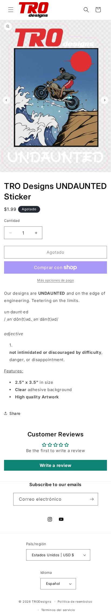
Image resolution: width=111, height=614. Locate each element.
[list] (55, 100)
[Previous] (6, 100)
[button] (11, 10)
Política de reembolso (75, 601)
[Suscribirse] (92, 499)
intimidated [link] (30, 352)
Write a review (55, 465)
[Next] (104, 100)
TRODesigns (41, 601)
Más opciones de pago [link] (55, 280)
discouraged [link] (61, 352)
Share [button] (14, 413)
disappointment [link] (48, 359)
